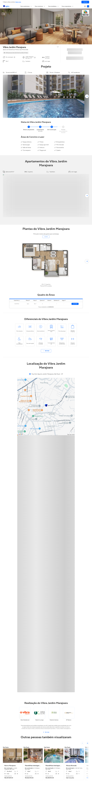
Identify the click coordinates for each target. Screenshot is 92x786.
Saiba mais (18, 2)
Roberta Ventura (54, 720)
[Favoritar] (58, 47)
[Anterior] (82, 743)
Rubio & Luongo (39, 720)
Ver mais (47, 351)
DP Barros (68, 720)
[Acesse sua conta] (85, 6)
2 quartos (46, 236)
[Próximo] (87, 96)
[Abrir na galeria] (87, 115)
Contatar (75, 303)
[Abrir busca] (88, 6)
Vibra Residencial (24, 720)
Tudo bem (85, 2)
